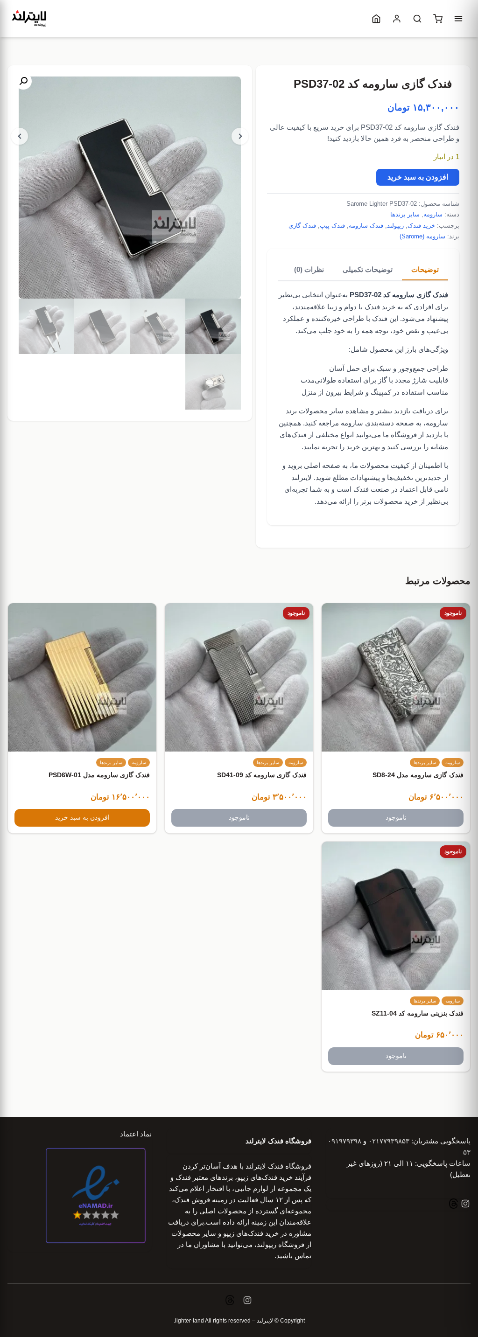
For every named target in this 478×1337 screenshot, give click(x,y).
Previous (19, 136)
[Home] (376, 18)
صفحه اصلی (322, 465)
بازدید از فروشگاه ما (412, 435)
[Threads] (453, 1205)
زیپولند (395, 225)
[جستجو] (417, 18)
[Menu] (458, 18)
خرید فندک (421, 225)
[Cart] (437, 18)
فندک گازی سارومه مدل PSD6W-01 (99, 775)
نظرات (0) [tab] (309, 269)
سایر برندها (405, 214)
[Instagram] (464, 1205)
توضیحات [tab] (425, 269)
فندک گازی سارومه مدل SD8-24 (418, 775)
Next (240, 136)
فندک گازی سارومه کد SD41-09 (262, 775)
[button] (23, 81)
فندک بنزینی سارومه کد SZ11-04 (418, 1013)
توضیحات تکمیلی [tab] (368, 269)
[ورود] (396, 18)
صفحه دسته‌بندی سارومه (377, 423)
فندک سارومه (366, 225)
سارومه (433, 214)
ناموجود (396, 817)
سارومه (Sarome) (422, 236)
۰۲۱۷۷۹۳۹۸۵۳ (388, 1141)
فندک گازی (302, 225)
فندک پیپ (332, 225)
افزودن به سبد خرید (417, 177)
